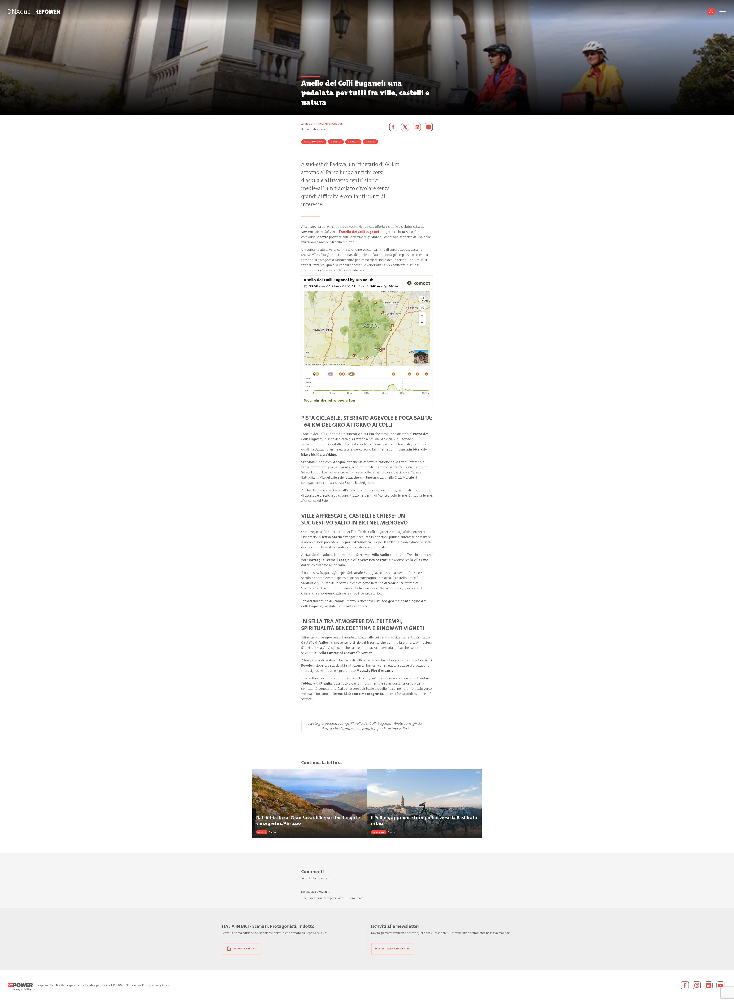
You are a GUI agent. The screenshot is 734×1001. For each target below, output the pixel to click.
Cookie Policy (141, 985)
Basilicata (379, 832)
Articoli (307, 123)
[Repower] (48, 11)
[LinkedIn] (709, 985)
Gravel (370, 141)
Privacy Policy (161, 985)
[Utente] (711, 11)
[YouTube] (720, 985)
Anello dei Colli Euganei (360, 231)
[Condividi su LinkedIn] (417, 127)
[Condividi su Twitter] (405, 127)
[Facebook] (685, 985)
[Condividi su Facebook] (391, 127)
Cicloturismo (313, 141)
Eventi (262, 832)
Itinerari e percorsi (330, 123)
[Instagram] (429, 127)
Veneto (336, 141)
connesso (323, 898)
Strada (353, 141)
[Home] (19, 11)
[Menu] (722, 11)
